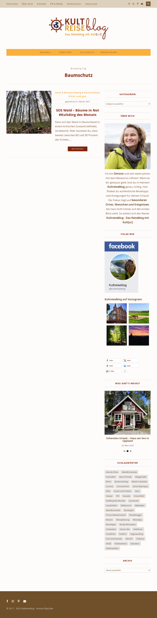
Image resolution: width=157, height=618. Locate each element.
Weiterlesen (78, 149)
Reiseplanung (122, 519)
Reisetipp (137, 519)
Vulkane (140, 538)
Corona (109, 486)
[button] (113, 360)
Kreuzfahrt (139, 496)
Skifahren (138, 529)
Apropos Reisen (108, 52)
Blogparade (140, 476)
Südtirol (122, 534)
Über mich (27, 3)
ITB (117, 496)
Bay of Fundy (125, 476)
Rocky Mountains (128, 524)
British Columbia (139, 481)
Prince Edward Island (116, 515)
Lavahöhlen (111, 505)
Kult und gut (87, 52)
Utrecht (129, 538)
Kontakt (41, 3)
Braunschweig (73, 92)
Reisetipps (111, 524)
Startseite (12, 3)
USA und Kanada (114, 538)
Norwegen (129, 510)
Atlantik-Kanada (129, 472)
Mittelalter (139, 505)
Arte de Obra (112, 472)
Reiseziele (45, 52)
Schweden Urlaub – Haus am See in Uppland (127, 440)
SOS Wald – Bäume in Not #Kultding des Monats (77, 112)
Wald (108, 543)
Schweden (111, 529)
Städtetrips (65, 52)
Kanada (126, 496)
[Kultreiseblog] (78, 28)
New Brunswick (113, 510)
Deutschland (92, 92)
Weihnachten (112, 548)
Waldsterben (121, 543)
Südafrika (110, 534)
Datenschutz (74, 3)
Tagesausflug (136, 534)
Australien (111, 476)
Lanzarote (133, 500)
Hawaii (109, 496)
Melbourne (126, 505)
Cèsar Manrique (140, 486)
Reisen (109, 519)
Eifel (108, 491)
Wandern (135, 543)
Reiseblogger (135, 515)
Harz (137, 491)
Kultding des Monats (115, 500)
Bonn (58, 92)
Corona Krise (123, 486)
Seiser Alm (125, 529)
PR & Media (56, 3)
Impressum (91, 3)
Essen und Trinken (122, 491)
